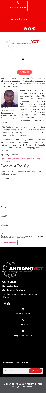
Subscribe (35, 371)
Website (4, 225)
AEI (9, 159)
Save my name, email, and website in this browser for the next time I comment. (22, 237)
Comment (6, 178)
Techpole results (8, 161)
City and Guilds (18, 159)
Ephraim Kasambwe (34, 159)
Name (4, 207)
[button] (23, 59)
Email (4, 216)
